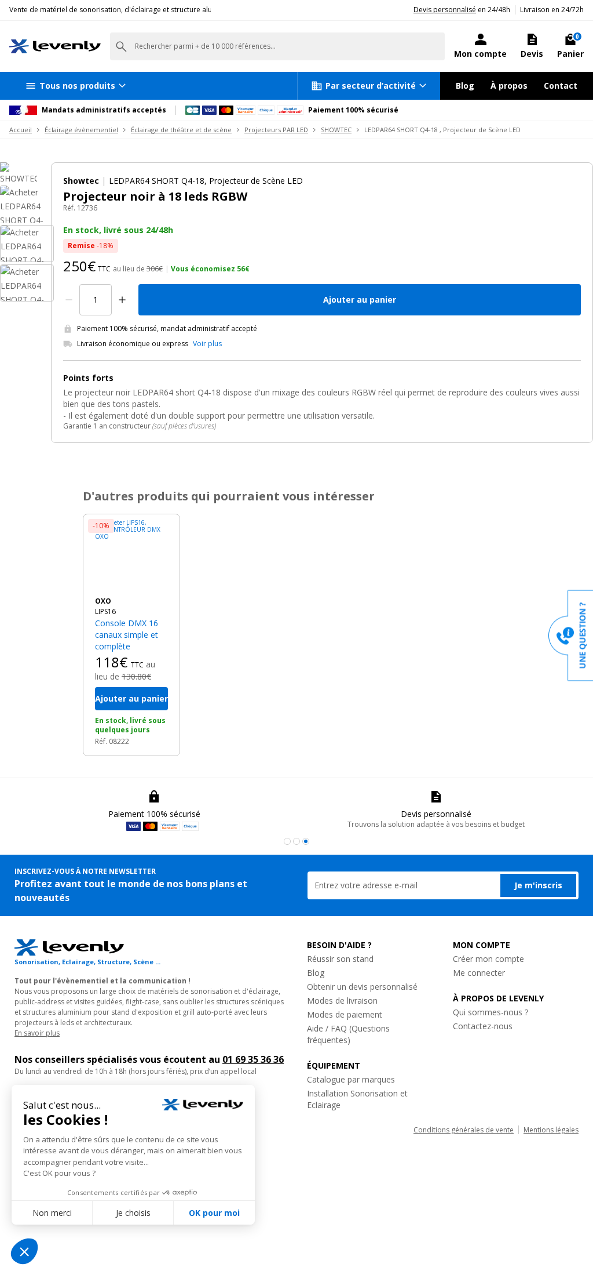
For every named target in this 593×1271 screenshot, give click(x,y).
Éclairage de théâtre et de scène (181, 129)
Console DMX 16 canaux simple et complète (126, 635)
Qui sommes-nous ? (490, 1012)
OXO (103, 601)
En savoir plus (37, 1033)
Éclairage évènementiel (81, 129)
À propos (509, 85)
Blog (465, 85)
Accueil (20, 129)
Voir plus (207, 343)
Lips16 (105, 611)
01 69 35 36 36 (253, 1059)
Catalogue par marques (351, 1079)
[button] (287, 841)
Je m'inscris (538, 885)
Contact (560, 85)
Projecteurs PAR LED (276, 129)
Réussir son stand (340, 958)
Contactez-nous (483, 1026)
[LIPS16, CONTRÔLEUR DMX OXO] (131, 555)
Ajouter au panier (359, 299)
